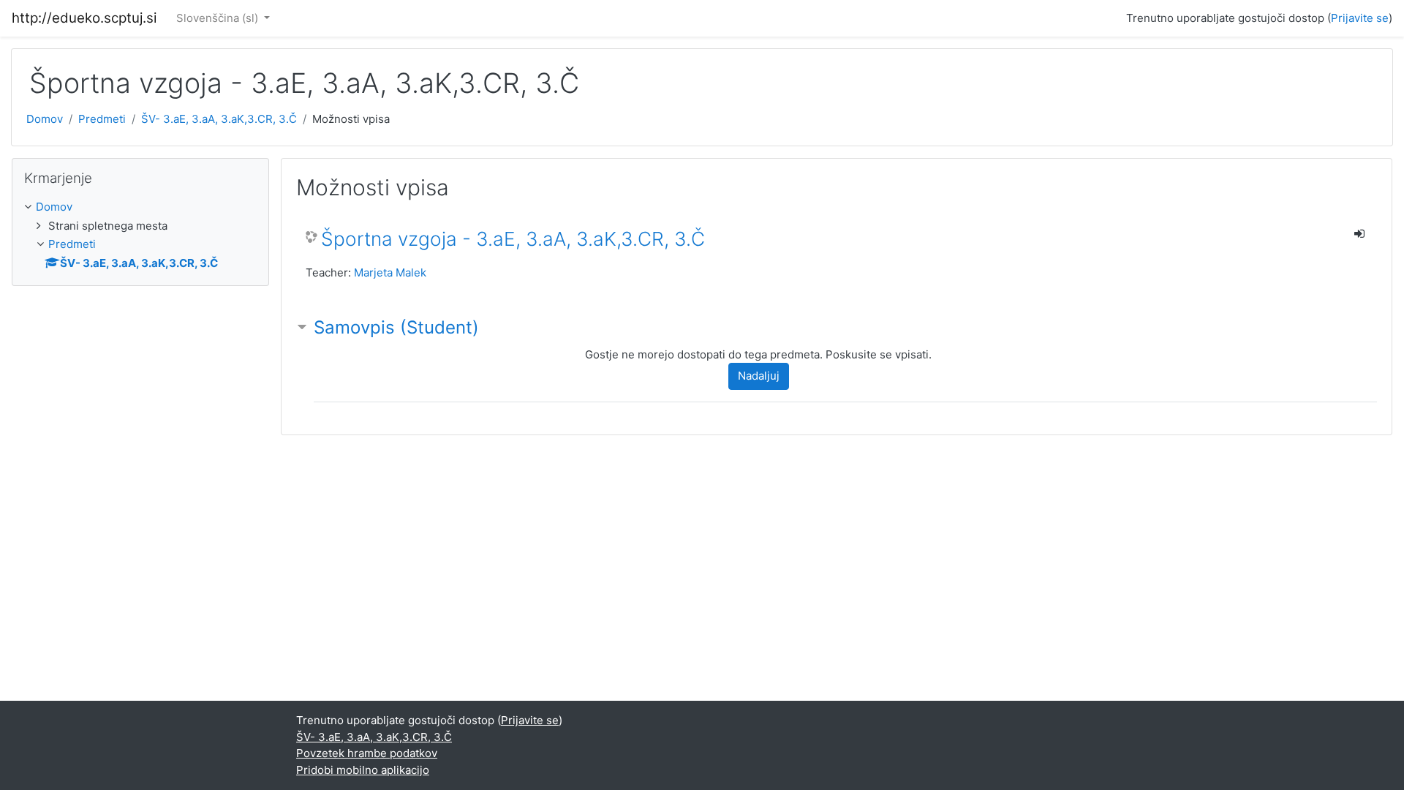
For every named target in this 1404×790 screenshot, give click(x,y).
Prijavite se (1360, 18)
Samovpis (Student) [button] (396, 327)
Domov (44, 119)
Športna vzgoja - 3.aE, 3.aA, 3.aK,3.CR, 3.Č (513, 238)
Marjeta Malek (390, 272)
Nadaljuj (759, 376)
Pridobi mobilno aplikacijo (362, 770)
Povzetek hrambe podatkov (366, 753)
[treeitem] (140, 207)
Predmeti (102, 119)
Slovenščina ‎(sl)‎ (218, 18)
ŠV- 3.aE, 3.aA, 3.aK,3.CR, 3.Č (219, 119)
